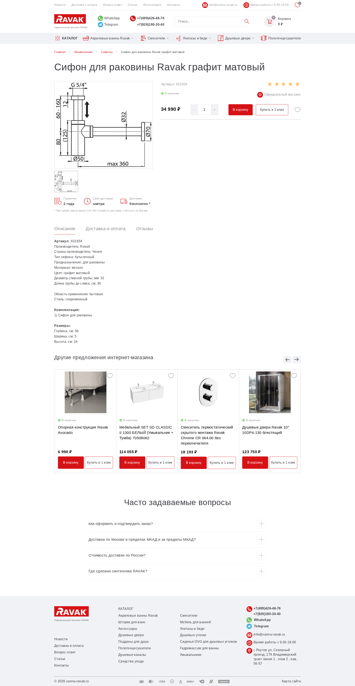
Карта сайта (291, 681)
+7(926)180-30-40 (150, 24)
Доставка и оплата (84, 4)
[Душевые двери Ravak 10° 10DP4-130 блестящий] (269, 392)
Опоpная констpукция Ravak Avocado (83, 430)
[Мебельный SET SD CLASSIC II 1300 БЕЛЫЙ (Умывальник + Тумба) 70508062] (147, 392)
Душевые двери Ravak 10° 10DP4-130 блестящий (265, 430)
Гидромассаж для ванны (199, 648)
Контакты (173, 4)
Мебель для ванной (195, 622)
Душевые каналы (132, 654)
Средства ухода (131, 661)
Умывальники (190, 654)
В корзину (71, 462)
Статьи (132, 4)
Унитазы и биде (195, 38)
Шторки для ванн (131, 622)
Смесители (156, 38)
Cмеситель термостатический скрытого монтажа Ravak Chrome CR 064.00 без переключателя (207, 435)
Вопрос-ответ (112, 4)
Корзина (284, 19)
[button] (287, 359)
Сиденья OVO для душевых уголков (208, 641)
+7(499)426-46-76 (150, 18)
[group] (103, 125)
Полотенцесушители (284, 38)
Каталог (70, 38)
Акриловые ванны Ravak (110, 38)
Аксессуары (127, 628)
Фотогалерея (152, 4)
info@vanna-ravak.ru (223, 4)
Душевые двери (238, 38)
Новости (60, 4)
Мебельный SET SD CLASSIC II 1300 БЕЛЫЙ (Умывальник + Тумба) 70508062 (146, 432)
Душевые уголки (193, 635)
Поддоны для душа (133, 641)
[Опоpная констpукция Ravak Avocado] (85, 392)
